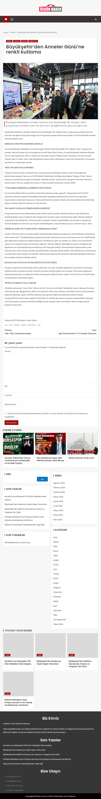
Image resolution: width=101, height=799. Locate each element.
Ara (8, 474)
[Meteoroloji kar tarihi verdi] (82, 444)
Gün (38, 325)
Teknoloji (57, 610)
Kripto (56, 583)
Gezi (92, 452)
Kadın (24, 41)
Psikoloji (33, 41)
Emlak (56, 560)
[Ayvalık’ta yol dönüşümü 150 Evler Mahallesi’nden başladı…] (18, 645)
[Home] (6, 19)
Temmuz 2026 (59, 487)
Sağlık (55, 601)
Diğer (55, 555)
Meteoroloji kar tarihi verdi (81, 458)
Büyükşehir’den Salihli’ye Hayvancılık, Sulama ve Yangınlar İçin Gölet (80, 664)
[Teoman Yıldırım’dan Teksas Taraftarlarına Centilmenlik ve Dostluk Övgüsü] (18, 444)
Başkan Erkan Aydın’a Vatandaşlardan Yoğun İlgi (24, 524)
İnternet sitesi (10, 404)
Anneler (17, 325)
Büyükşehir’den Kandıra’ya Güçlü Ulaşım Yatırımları (26, 504)
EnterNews (59, 796)
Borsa (55, 551)
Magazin (57, 587)
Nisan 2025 (58, 515)
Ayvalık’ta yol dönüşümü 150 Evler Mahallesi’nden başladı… (28, 745)
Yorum (8, 351)
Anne (11, 325)
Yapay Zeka (58, 624)
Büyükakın (32, 325)
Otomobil (57, 592)
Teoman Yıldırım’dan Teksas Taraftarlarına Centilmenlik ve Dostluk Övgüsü (18, 460)
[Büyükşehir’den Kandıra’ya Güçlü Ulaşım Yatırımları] (50, 645)
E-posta (8, 395)
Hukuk (16, 41)
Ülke (55, 615)
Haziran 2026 (59, 492)
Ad (6, 386)
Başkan (24, 325)
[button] (11, 19)
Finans (56, 564)
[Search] (95, 19)
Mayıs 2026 (58, 496)
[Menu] (11, 19)
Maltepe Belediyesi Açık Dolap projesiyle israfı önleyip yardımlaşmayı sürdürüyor (18, 702)
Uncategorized (59, 619)
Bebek (79, 452)
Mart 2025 (57, 519)
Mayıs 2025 (58, 510)
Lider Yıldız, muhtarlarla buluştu (18, 331)
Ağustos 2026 (59, 483)
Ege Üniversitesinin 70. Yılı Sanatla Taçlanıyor (77, 331)
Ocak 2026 (58, 506)
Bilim (9, 41)
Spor (55, 606)
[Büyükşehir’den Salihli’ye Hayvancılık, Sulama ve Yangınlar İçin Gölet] (82, 645)
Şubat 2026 (58, 501)
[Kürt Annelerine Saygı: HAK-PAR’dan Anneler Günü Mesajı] (50, 444)
